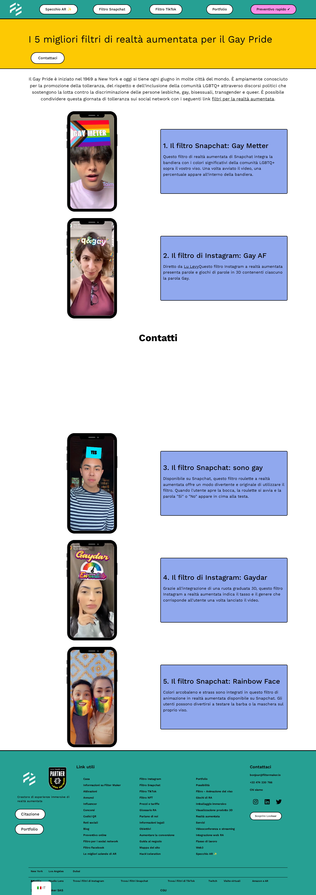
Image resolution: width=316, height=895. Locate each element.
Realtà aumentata (208, 816)
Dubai (76, 871)
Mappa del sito (149, 847)
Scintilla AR (36, 881)
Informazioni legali (151, 822)
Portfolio (202, 779)
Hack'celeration (150, 853)
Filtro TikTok (147, 791)
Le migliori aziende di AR (99, 853)
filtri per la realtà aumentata (243, 99)
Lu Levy (191, 266)
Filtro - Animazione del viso (214, 791)
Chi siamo (256, 789)
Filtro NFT (146, 797)
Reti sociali (90, 822)
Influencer (90, 804)
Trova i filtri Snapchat (134, 881)
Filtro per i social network (100, 841)
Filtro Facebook (93, 847)
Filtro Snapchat (149, 785)
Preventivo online (94, 835)
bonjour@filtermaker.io (265, 775)
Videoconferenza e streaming (215, 828)
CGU (163, 890)
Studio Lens (56, 881)
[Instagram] (255, 801)
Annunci (88, 797)
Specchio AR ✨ (206, 853)
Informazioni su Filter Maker (102, 785)
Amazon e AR (260, 881)
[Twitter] (279, 801)
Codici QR (89, 816)
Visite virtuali (232, 881)
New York (37, 871)
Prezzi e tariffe (149, 804)
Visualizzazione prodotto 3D (214, 810)
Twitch (212, 881)
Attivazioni (90, 791)
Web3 (200, 847)
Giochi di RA (204, 797)
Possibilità (203, 785)
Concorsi (89, 810)
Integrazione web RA (210, 835)
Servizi (200, 822)
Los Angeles (56, 871)
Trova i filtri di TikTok (181, 881)
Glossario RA (147, 810)
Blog (86, 828)
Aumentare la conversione (156, 835)
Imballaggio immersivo (211, 804)
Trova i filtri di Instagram (88, 881)
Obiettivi (145, 828)
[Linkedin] (267, 801)
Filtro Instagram (150, 779)
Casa (86, 779)
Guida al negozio (150, 841)
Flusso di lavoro (206, 841)
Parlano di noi (148, 816)
